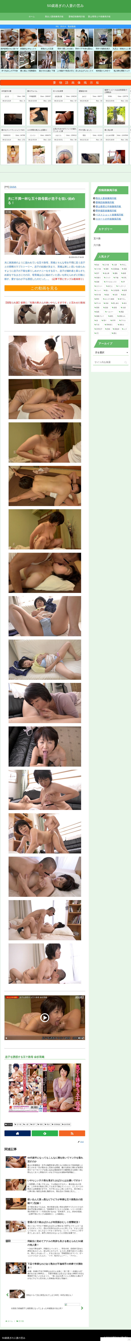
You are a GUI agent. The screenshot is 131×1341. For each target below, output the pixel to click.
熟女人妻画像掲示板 (106, 198)
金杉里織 (67, 1124)
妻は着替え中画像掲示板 (108, 206)
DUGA (13, 187)
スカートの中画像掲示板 (108, 219)
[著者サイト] (17, 1133)
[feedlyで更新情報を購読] (45, 1133)
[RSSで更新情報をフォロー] (72, 1133)
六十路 (97, 245)
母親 (41, 1124)
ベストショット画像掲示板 (109, 214)
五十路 (9, 1124)
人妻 (26, 1124)
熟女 (48, 1124)
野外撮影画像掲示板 (106, 210)
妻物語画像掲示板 (105, 202)
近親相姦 (57, 1124)
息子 (33, 1124)
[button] (125, 362)
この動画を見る (45, 288)
